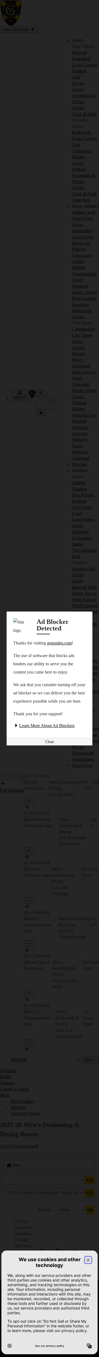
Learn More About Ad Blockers (47, 725)
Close (49, 742)
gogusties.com (59, 643)
